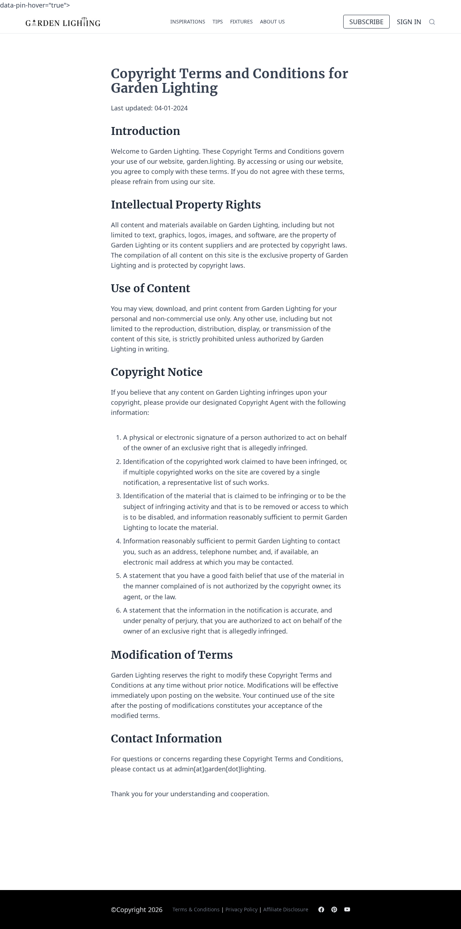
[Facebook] (321, 909)
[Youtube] (347, 909)
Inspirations (187, 21)
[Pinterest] (334, 909)
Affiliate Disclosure (285, 909)
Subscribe (366, 21)
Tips (217, 21)
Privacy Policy (241, 909)
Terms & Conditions (196, 909)
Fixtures (241, 21)
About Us (272, 21)
